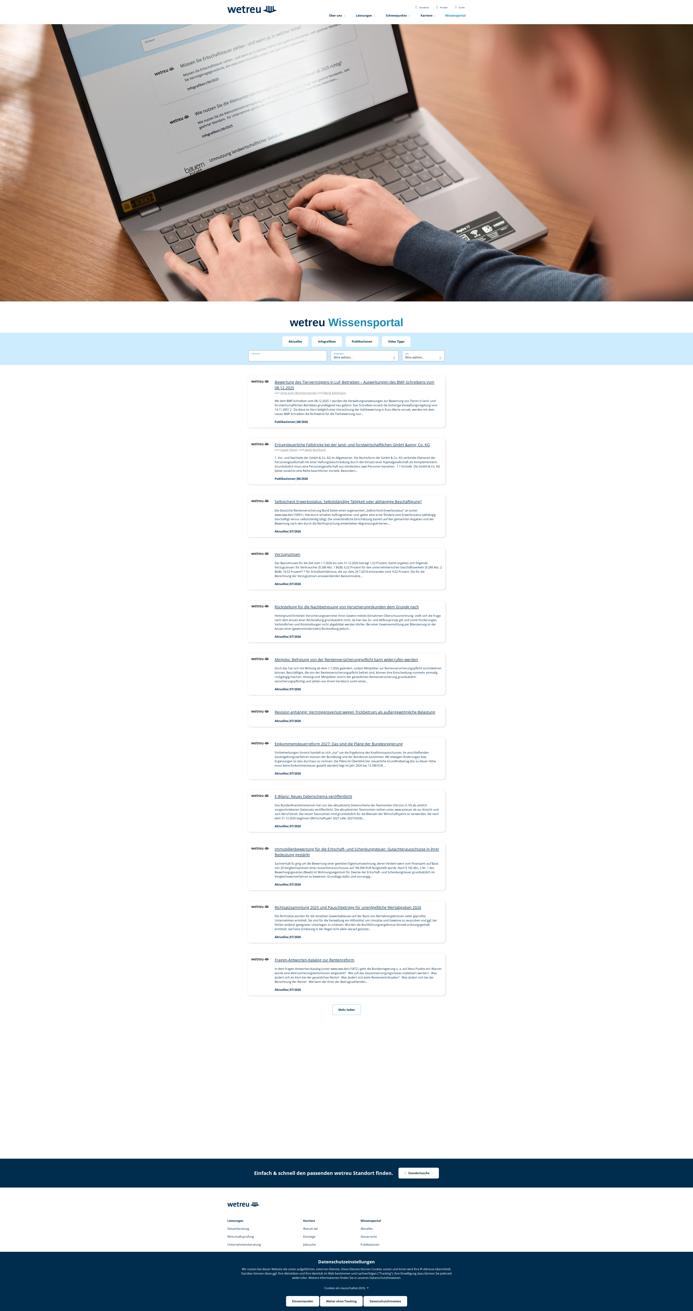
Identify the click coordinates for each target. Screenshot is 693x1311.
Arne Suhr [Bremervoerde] (298, 393)
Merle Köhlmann (334, 393)
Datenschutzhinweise (385, 1301)
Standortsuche (417, 1173)
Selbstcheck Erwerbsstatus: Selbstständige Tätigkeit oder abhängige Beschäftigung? (348, 501)
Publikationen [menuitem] (370, 1245)
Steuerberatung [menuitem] (238, 1229)
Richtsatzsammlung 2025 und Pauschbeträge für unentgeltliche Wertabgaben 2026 (348, 907)
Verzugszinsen (287, 554)
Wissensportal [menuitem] (455, 16)
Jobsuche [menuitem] (309, 1245)
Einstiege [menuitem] (309, 1237)
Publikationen (362, 341)
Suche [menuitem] (460, 7)
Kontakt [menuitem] (442, 7)
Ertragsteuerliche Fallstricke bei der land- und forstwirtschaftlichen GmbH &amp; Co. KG (352, 444)
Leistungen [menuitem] (364, 16)
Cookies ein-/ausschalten (344, 1288)
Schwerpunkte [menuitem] (396, 16)
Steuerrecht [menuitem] (369, 1237)
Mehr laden (346, 1010)
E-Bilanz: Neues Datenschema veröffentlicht (313, 796)
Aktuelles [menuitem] (367, 1229)
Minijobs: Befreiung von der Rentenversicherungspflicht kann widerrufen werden (346, 659)
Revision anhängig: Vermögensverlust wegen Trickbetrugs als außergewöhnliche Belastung (355, 712)
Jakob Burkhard (315, 450)
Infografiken (327, 341)
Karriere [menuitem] (426, 16)
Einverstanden (302, 1301)
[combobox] (364, 357)
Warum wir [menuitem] (310, 1229)
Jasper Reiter (289, 450)
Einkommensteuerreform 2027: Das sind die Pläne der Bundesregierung (339, 743)
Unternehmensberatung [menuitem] (244, 1245)
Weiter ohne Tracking (341, 1301)
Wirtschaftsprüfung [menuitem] (240, 1237)
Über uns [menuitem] (335, 16)
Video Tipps (396, 341)
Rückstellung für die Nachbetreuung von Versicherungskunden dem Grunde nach (347, 606)
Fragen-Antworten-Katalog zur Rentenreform (314, 959)
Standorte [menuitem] (422, 7)
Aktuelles (295, 341)
